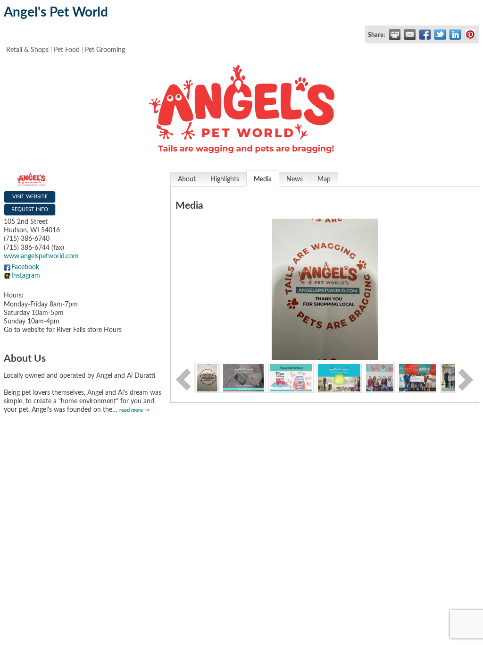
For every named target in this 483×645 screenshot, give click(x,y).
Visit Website (30, 196)
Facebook (25, 267)
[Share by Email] (410, 34)
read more (131, 410)
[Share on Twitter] (440, 34)
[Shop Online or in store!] (244, 377)
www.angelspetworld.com (41, 256)
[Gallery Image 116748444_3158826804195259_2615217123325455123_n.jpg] (339, 377)
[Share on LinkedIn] (455, 34)
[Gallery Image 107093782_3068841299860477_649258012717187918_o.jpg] (291, 377)
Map (324, 179)
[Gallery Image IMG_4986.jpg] (207, 377)
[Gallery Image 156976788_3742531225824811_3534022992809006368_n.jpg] (380, 377)
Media (263, 179)
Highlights (224, 179)
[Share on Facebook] (425, 34)
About (187, 179)
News (294, 179)
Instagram (25, 275)
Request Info (29, 209)
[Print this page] (394, 34)
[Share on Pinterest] (470, 34)
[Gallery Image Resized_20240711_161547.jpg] (417, 377)
